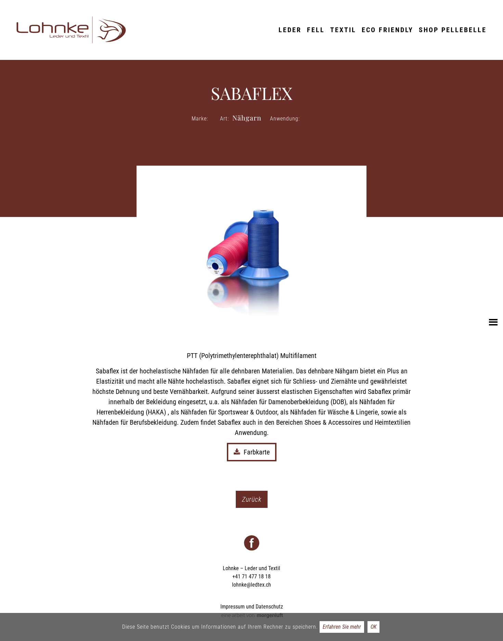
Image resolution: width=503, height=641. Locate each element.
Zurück (251, 499)
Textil (343, 30)
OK (373, 627)
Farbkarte (257, 452)
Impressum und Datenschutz (251, 606)
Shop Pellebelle (453, 30)
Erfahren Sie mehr (342, 627)
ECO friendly (387, 30)
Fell (316, 30)
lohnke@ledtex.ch (251, 584)
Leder (290, 30)
